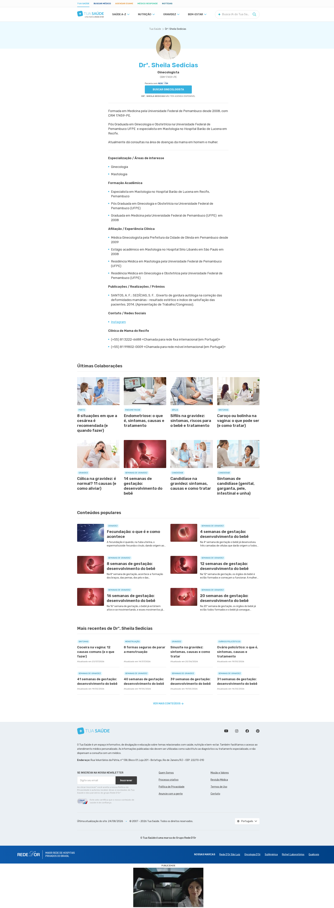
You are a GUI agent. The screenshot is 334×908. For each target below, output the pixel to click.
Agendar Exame (124, 3)
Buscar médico (102, 3)
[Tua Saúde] (90, 13)
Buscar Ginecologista (168, 89)
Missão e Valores (220, 772)
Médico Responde (147, 3)
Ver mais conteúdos (166, 703)
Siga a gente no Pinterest (257, 731)
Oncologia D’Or (252, 854)
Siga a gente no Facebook (247, 731)
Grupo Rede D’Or (186, 837)
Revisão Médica (219, 779)
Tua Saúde (83, 3)
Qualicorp (314, 854)
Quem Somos (166, 772)
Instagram (118, 322)
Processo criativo (168, 779)
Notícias (167, 3)
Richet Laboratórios (293, 854)
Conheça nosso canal (226, 731)
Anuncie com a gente (171, 793)
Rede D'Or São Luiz (229, 854)
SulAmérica (271, 854)
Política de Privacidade (171, 786)
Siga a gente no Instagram (236, 731)
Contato (215, 793)
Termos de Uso (219, 786)
